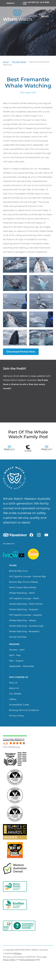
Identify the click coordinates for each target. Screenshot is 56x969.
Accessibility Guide (19, 704)
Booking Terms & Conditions (24, 710)
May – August (16, 660)
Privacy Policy (16, 715)
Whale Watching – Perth (22, 593)
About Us (14, 688)
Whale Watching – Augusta (23, 609)
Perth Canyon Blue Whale (22, 587)
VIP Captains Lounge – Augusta (25, 615)
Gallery (12, 699)
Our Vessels (15, 693)
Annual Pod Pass (18, 637)
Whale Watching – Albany (22, 620)
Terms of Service (27, 959)
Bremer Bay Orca (18, 571)
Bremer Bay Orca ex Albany (23, 582)
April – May (15, 655)
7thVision (17, 953)
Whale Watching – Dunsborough (26, 626)
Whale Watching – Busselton (24, 631)
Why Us (13, 682)
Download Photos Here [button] (21, 351)
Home (6, 62)
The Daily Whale (19, 62)
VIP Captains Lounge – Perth (24, 598)
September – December (21, 666)
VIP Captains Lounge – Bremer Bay (27, 576)
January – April (16, 649)
